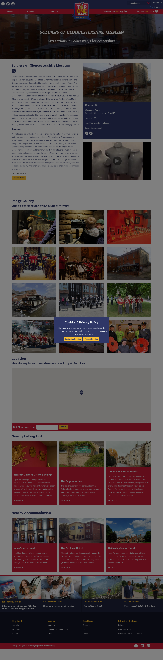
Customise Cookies (73, 339)
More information (86, 334)
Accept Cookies (91, 339)
